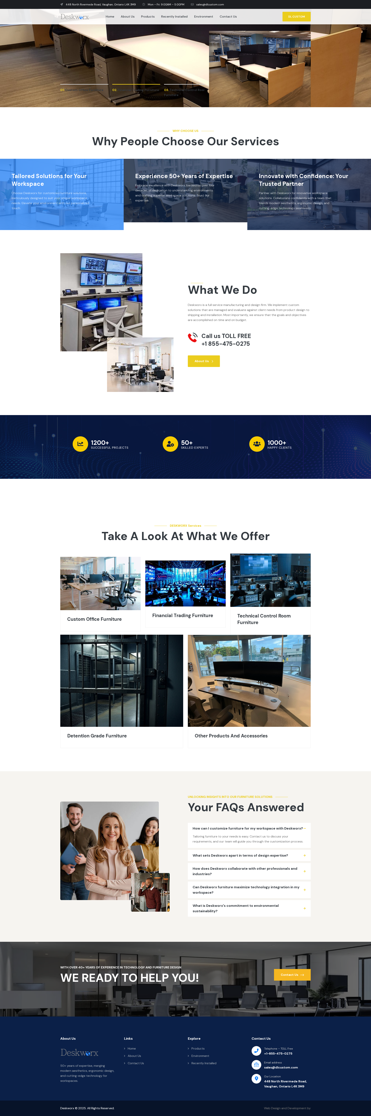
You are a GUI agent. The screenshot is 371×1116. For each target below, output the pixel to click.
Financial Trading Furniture (182, 615)
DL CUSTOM (296, 16)
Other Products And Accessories (231, 736)
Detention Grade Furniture (97, 736)
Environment (203, 16)
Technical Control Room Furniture (264, 619)
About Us (127, 16)
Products (148, 16)
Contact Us (228, 16)
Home (110, 16)
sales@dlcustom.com (210, 4)
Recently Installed (174, 16)
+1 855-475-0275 (226, 344)
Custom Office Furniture (94, 619)
